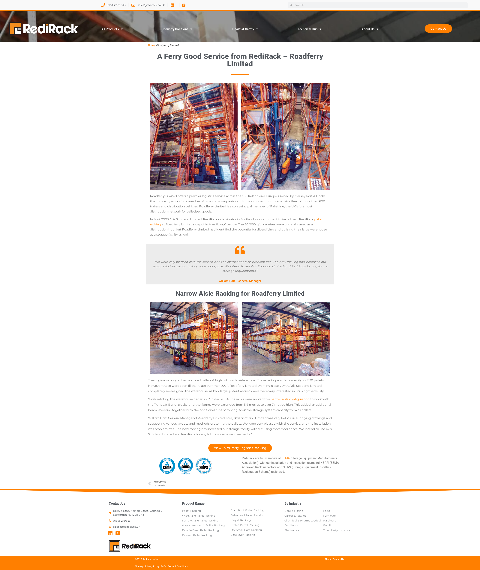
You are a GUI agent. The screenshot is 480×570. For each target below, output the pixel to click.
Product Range (193, 503)
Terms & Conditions (178, 566)
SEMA (286, 458)
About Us (368, 29)
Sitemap (139, 566)
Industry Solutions (175, 29)
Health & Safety (243, 29)
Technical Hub (308, 29)
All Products (110, 29)
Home (151, 45)
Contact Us (117, 503)
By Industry (293, 503)
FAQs (164, 566)
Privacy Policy (152, 566)
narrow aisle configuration (290, 399)
